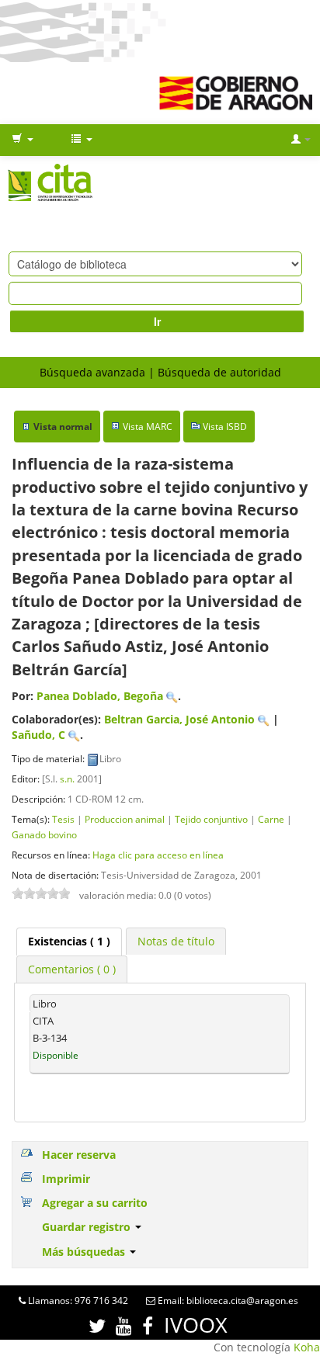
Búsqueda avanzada (92, 372)
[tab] (69, 941)
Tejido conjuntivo (211, 819)
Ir (157, 321)
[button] (22, 139)
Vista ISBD (225, 426)
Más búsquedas (85, 1251)
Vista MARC (147, 426)
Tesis (63, 819)
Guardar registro (88, 1226)
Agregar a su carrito (95, 1202)
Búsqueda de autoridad (219, 372)
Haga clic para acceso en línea (158, 854)
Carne (271, 819)
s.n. (67, 778)
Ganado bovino (44, 834)
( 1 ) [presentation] (69, 941)
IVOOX (196, 1324)
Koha (307, 1347)
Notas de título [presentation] (175, 941)
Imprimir (66, 1178)
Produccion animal (125, 819)
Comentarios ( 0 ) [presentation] (72, 969)
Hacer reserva (79, 1154)
